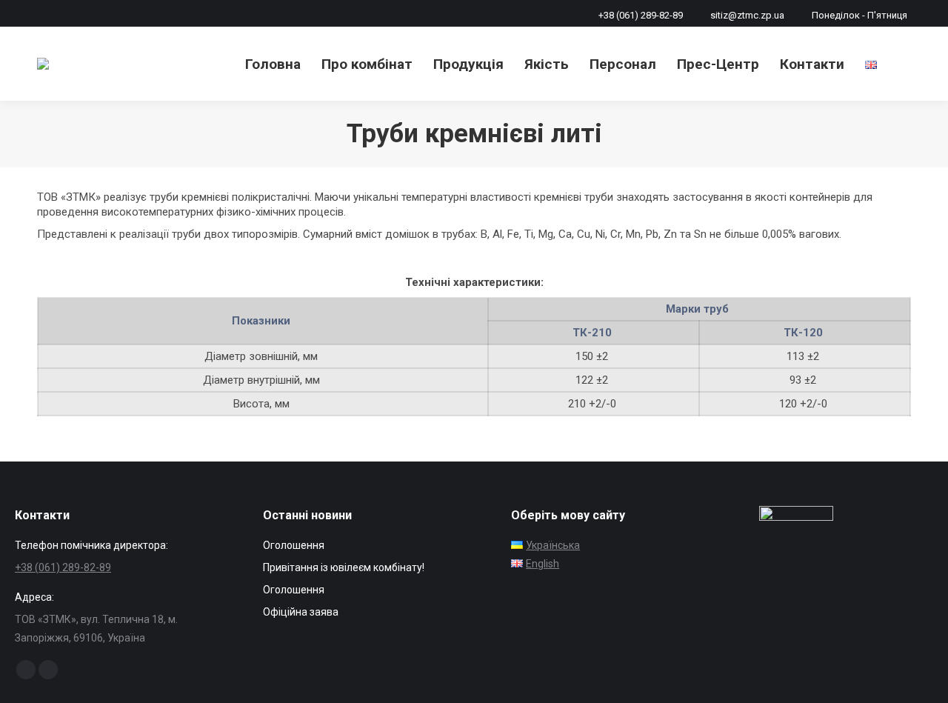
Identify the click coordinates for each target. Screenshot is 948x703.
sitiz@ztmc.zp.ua (747, 15)
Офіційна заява (300, 612)
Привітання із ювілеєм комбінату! (343, 567)
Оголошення (293, 545)
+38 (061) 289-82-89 (640, 15)
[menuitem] (273, 63)
